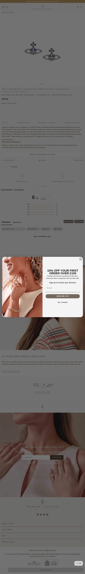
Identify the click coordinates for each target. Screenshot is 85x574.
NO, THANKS (63, 302)
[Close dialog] (80, 259)
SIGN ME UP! (62, 296)
